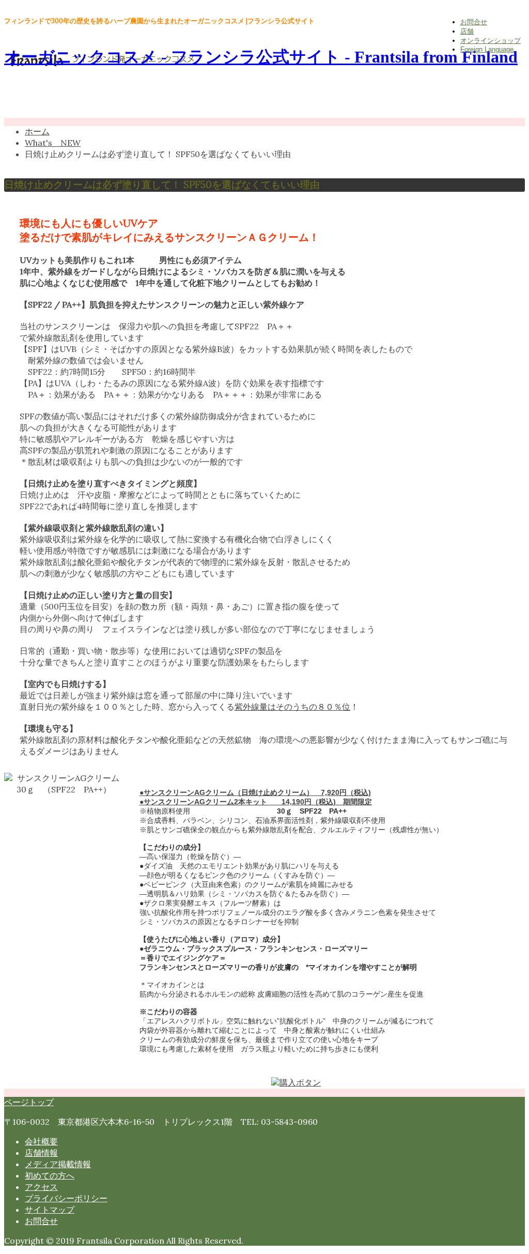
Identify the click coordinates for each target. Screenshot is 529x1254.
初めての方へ (49, 1175)
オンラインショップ (490, 40)
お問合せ (473, 22)
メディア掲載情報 (58, 1164)
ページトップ (29, 1102)
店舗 (467, 31)
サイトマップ (49, 1209)
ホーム (37, 131)
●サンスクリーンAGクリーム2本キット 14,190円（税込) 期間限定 (255, 802)
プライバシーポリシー (66, 1198)
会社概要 (41, 1141)
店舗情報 (41, 1153)
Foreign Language (487, 49)
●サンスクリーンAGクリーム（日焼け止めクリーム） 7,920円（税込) (255, 792)
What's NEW (53, 142)
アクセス (41, 1187)
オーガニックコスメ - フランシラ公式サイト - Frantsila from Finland (261, 57)
